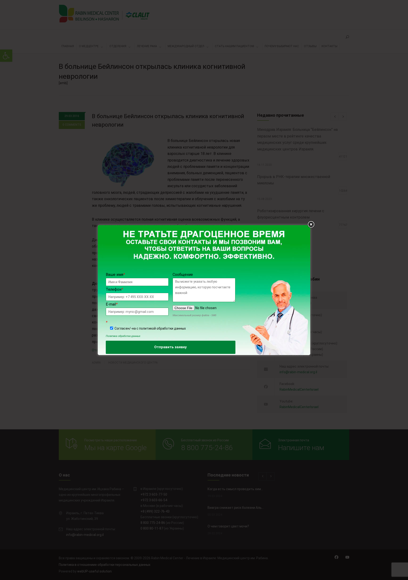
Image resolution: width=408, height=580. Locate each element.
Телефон (114, 289)
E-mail (112, 304)
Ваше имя (115, 274)
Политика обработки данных (123, 336)
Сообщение (183, 274)
